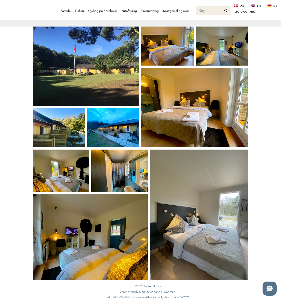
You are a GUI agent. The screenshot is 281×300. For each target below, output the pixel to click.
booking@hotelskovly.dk (151, 297)
